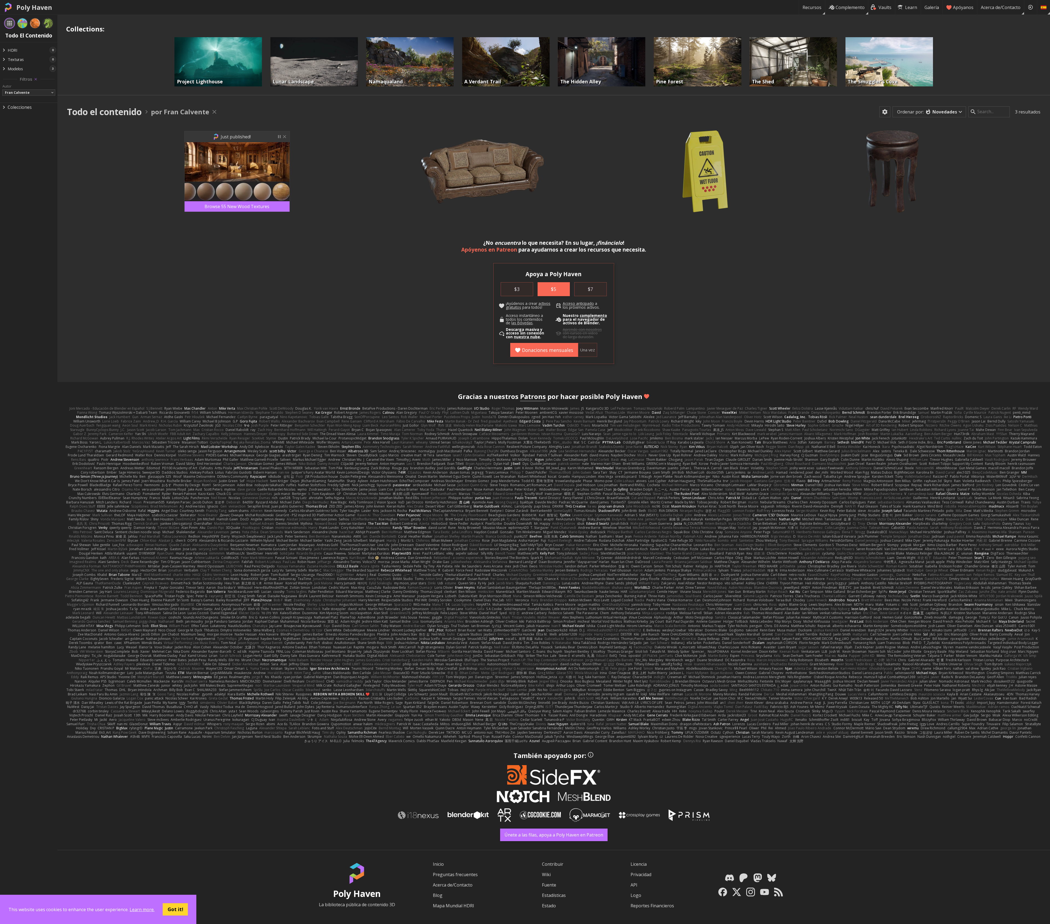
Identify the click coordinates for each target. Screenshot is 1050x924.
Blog (437, 895)
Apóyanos (963, 7)
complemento (593, 315)
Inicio (438, 864)
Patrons (533, 396)
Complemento (850, 7)
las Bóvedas (522, 322)
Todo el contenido (104, 112)
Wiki (546, 874)
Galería (931, 7)
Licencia (639, 864)
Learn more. (142, 909)
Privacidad (641, 874)
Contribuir (552, 864)
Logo (636, 895)
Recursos (812, 7)
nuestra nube (527, 336)
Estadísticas (554, 895)
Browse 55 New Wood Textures (237, 206)
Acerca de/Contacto (1000, 7)
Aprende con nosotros (582, 329)
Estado (549, 906)
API (634, 885)
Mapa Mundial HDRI (453, 906)
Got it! (175, 909)
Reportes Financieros (652, 906)
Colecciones (20, 107)
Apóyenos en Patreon (489, 249)
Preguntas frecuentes (455, 874)
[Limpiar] (36, 79)
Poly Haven (34, 7)
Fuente (549, 885)
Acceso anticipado (578, 303)
